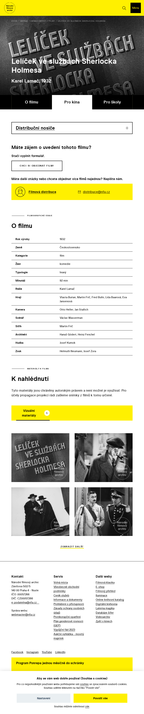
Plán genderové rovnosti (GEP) (68, 623)
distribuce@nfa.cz (96, 192)
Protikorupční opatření (67, 617)
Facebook (17, 652)
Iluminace (101, 595)
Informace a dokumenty (68, 599)
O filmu (31, 102)
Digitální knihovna (106, 604)
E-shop (100, 587)
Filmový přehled (105, 591)
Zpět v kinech (104, 621)
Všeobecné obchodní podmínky (66, 589)
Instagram (33, 652)
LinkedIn (60, 652)
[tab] (33, 413)
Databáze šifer (105, 612)
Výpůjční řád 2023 (64, 629)
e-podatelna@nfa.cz (24, 602)
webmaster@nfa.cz (23, 614)
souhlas (84, 684)
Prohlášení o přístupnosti (69, 604)
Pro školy (112, 102)
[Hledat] (124, 8)
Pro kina (72, 102)
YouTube (47, 652)
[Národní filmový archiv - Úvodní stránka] (9, 8)
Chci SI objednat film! (37, 165)
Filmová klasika (105, 582)
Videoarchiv (103, 617)
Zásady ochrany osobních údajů (69, 610)
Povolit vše (100, 698)
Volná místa (61, 582)
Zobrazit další (72, 546)
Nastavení (43, 698)
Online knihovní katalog (110, 599)
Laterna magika (105, 608)
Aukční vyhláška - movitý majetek (69, 636)
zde (87, 706)
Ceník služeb (61, 595)
